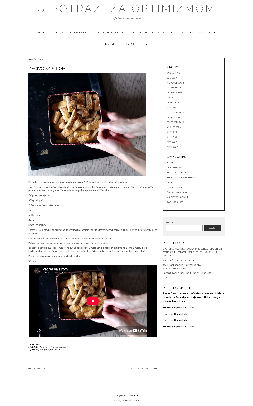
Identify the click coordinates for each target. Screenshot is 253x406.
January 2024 (174, 73)
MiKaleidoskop (170, 307)
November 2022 (175, 82)
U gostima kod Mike (177, 197)
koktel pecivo (38, 350)
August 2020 (174, 127)
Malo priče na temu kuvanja (178, 260)
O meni (109, 44)
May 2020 (172, 141)
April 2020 (172, 146)
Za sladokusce (175, 202)
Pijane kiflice (41, 369)
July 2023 (172, 77)
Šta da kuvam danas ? (198, 32)
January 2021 (174, 107)
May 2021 (172, 97)
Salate (170, 182)
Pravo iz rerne (45, 347)
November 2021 (175, 87)
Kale (136, 395)
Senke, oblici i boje (109, 32)
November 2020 (175, 112)
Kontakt (130, 44)
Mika (38, 344)
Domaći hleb (187, 307)
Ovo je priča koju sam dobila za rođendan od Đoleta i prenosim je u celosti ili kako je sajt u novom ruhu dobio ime (192, 251)
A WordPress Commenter (176, 293)
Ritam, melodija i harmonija (152, 32)
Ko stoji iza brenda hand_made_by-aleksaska (187, 273)
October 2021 (174, 92)
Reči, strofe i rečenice (71, 32)
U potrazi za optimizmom (126, 9)
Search (169, 222)
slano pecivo (55, 350)
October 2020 (174, 117)
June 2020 (172, 137)
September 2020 (175, 122)
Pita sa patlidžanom (139, 369)
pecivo (46, 350)
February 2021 (175, 102)
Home (41, 32)
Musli (166, 278)
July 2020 (172, 132)
